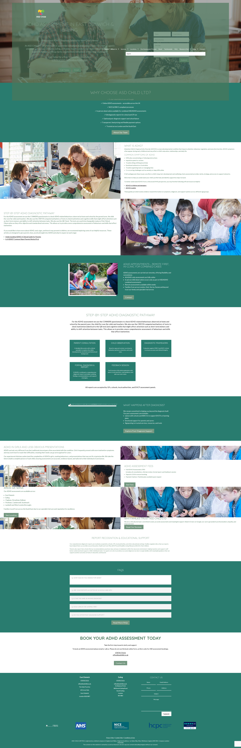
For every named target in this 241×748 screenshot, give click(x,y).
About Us (114, 49)
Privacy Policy (110, 737)
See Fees (130, 484)
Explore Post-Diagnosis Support (138, 431)
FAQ (175, 49)
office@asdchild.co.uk (120, 655)
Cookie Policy (119, 737)
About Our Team (120, 132)
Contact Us (120, 663)
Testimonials (168, 49)
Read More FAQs (120, 623)
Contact (202, 49)
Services (123, 49)
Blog (194, 49)
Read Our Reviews (134, 527)
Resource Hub (184, 49)
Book (160, 49)
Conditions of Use (129, 737)
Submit (166, 714)
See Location (11, 515)
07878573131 (85, 680)
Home (107, 49)
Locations (133, 49)
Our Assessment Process (148, 49)
